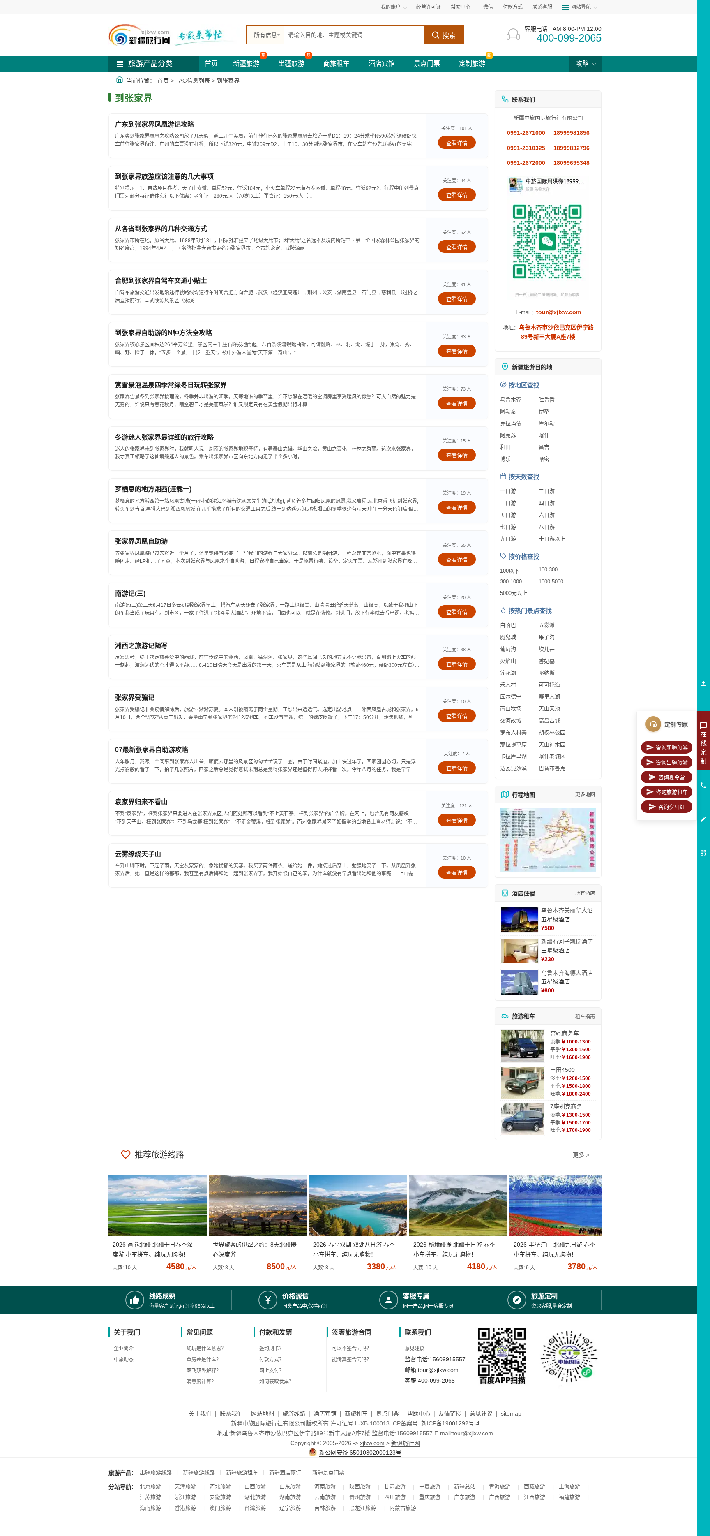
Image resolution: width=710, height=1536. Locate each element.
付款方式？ (271, 1360)
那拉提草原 (513, 744)
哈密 (544, 459)
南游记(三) (130, 593)
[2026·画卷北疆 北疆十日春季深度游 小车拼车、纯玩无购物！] (154, 1205)
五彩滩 (547, 625)
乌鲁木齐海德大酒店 (567, 972)
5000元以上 (514, 593)
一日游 (508, 491)
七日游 (508, 527)
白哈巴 (508, 625)
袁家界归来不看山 (141, 801)
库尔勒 (547, 423)
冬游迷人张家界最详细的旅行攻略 (164, 437)
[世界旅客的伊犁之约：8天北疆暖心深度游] (255, 1205)
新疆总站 (464, 1486)
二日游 (547, 491)
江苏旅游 (150, 1497)
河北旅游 (220, 1486)
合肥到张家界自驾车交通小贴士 (161, 280)
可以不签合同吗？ (351, 1348)
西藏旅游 (534, 1486)
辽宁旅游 (290, 1508)
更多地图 (585, 795)
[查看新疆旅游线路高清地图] (548, 840)
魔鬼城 (508, 637)
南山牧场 (510, 709)
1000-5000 (551, 581)
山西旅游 (255, 1486)
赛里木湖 (549, 697)
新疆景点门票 (328, 1472)
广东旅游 (464, 1497)
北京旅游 (150, 1486)
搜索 (449, 35)
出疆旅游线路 (156, 1472)
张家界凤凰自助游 (141, 541)
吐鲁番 (547, 399)
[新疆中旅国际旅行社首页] (174, 35)
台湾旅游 (255, 1508)
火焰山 (508, 661)
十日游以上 (552, 539)
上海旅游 (569, 1486)
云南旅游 (325, 1497)
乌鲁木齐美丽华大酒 (567, 910)
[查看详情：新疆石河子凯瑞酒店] (519, 951)
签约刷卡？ (271, 1348)
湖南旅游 (290, 1497)
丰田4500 (562, 1069)
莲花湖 (508, 673)
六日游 (547, 515)
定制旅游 (472, 63)
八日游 (547, 527)
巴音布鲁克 (552, 768)
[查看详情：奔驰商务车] (522, 1046)
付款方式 (513, 7)
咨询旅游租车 (672, 792)
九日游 (508, 539)
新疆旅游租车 (242, 1472)
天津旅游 (185, 1486)
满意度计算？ (201, 1382)
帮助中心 (460, 7)
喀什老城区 (552, 756)
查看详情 (457, 143)
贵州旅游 (360, 1497)
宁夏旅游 (429, 1486)
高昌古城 (549, 720)
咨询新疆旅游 (672, 748)
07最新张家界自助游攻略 (151, 749)
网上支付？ (271, 1371)
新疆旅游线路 (199, 1472)
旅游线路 (293, 1413)
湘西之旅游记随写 (141, 645)
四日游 (547, 503)
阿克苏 (508, 435)
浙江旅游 (185, 1497)
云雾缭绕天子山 (138, 854)
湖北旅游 (255, 1497)
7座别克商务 (566, 1106)
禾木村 (508, 685)
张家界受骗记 (134, 697)
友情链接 (449, 1413)
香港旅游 (185, 1508)
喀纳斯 (547, 673)
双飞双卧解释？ (204, 1371)
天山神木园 (552, 744)
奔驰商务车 (564, 1033)
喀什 (544, 435)
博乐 (505, 459)
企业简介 (124, 1348)
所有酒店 (585, 893)
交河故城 (510, 720)
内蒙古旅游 (403, 1508)
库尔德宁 (510, 697)
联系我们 (231, 1413)
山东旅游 (290, 1486)
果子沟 (547, 637)
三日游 (508, 503)
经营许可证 (428, 7)
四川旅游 (395, 1497)
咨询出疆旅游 (672, 762)
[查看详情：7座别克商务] (522, 1119)
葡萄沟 (508, 649)
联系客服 (542, 7)
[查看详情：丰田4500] (522, 1082)
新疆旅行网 (405, 1443)
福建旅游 (569, 1497)
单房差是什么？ (204, 1360)
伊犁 (544, 411)
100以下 (509, 571)
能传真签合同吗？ (351, 1360)
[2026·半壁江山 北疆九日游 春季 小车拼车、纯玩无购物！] (555, 1205)
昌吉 (544, 447)
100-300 (548, 570)
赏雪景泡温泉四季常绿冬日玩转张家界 (171, 385)
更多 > (581, 1155)
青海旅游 (499, 1486)
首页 (211, 63)
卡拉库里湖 (513, 756)
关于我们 (200, 1413)
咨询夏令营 (671, 777)
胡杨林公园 (552, 732)
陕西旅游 (360, 1486)
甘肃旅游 (395, 1486)
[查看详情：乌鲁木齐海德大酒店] (519, 982)
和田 (505, 447)
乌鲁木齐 (510, 399)
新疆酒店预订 (285, 1472)
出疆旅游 (291, 63)
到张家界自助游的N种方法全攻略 (163, 332)
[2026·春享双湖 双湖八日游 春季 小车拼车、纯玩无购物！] (355, 1205)
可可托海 (549, 685)
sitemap (511, 1413)
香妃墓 (547, 661)
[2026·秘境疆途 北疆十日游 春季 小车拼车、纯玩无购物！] (455, 1205)
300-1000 (511, 581)
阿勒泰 (508, 411)
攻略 (583, 63)
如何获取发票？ (276, 1382)
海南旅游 (150, 1508)
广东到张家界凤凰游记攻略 (154, 124)
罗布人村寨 (513, 732)
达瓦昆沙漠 (513, 768)
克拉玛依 (510, 423)
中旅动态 (124, 1360)
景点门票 (427, 63)
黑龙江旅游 (362, 1508)
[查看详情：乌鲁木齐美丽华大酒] (519, 920)
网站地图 (262, 1413)
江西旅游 (534, 1497)
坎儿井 (547, 649)
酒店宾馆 (382, 63)
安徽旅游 (220, 1497)
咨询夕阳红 (671, 807)
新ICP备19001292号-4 (450, 1423)
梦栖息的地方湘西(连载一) (153, 489)
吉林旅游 (325, 1508)
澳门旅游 (220, 1508)
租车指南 (585, 1017)
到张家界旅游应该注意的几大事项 (164, 176)
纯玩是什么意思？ (206, 1348)
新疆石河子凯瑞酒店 (567, 941)
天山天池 (549, 709)
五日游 (508, 515)
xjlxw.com (372, 1443)
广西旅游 (499, 1497)
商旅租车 (336, 63)
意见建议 (414, 1348)
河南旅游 (325, 1486)
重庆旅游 (429, 1497)
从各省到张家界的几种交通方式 (161, 228)
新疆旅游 (246, 63)
